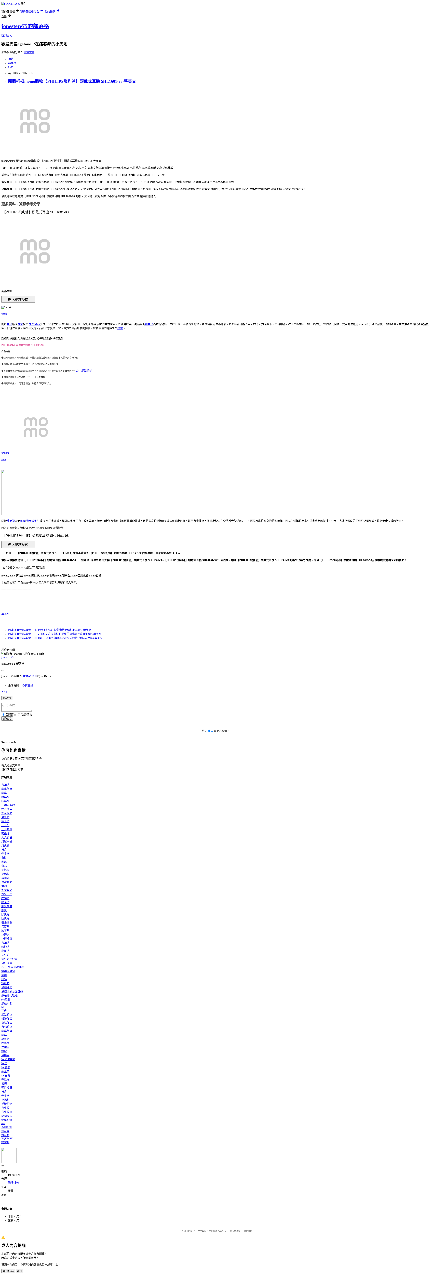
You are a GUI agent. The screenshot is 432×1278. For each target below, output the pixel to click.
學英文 (5, 614)
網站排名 (6, 1003)
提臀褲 (5, 1142)
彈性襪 (5, 1079)
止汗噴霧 (6, 829)
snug (3, 459)
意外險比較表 (9, 959)
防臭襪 (5, 801)
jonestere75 (7, 657)
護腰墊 (5, 983)
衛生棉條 (6, 1112)
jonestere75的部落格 (25, 26)
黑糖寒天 (6, 987)
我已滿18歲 (8, 1271)
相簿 (11, 59)
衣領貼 (5, 784)
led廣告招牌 (8, 1059)
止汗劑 (5, 825)
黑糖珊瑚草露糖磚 (12, 991)
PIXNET (191, 1231)
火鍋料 (5, 874)
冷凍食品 (6, 882)
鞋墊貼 (5, 833)
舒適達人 (6, 1116)
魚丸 (4, 865)
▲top (4, 691)
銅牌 (4, 1051)
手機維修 (6, 1103)
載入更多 (7, 698)
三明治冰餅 (8, 805)
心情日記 (27, 685)
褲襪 (4, 1083)
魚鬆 (4, 314)
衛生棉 (5, 1107)
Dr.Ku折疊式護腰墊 (12, 967)
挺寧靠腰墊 (8, 971)
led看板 (5, 1075)
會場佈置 (6, 1022)
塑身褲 (5, 1135)
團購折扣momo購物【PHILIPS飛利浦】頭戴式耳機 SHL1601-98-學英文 (72, 81)
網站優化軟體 (9, 995)
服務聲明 (248, 1231)
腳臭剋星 (31, 520)
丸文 (20, 324)
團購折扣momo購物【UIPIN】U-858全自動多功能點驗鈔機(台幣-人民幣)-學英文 (55, 638)
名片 (11, 67)
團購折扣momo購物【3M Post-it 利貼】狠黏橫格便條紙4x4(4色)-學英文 (49, 629)
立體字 (5, 1047)
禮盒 (120, 328)
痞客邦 (27, 676)
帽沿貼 (5, 902)
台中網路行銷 (84, 370)
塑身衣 (5, 1131)
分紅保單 (6, 963)
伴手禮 (5, 853)
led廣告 (5, 1067)
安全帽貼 (6, 813)
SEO (4, 1006)
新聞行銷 (6, 1127)
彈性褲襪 (6, 1087)
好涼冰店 (6, 809)
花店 (4, 1010)
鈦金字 (5, 1071)
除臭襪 (11, 520)
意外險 (5, 955)
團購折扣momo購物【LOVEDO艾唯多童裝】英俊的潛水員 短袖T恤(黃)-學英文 (54, 634)
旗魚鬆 (149, 324)
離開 (19, 1271)
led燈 (4, 1063)
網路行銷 (6, 1120)
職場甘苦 (29, 52)
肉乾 (4, 861)
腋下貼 (5, 821)
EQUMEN (7, 1138)
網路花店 (6, 1014)
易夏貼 (5, 817)
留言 (34, 676)
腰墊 (4, 979)
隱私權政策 (235, 1231)
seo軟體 (5, 999)
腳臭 (4, 793)
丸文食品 (34, 324)
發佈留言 (7, 718)
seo (3, 1123)
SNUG (5, 453)
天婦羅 (5, 869)
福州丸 (5, 878)
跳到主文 (6, 35)
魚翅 (4, 886)
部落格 (12, 63)
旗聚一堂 (6, 841)
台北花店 (6, 1026)
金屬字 (5, 1055)
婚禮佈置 (6, 1018)
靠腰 (4, 975)
